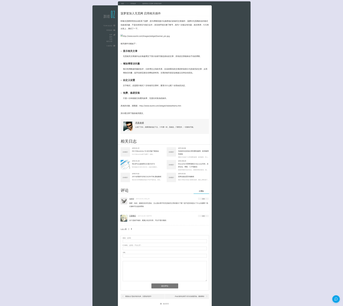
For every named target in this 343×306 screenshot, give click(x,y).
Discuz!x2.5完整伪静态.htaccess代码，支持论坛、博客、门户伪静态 (193, 165)
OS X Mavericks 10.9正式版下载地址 (145, 151)
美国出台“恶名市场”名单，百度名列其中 (138, 296)
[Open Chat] (336, 299)
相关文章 (109, 41)
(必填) (127, 238)
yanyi (131, 198)
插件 (110, 37)
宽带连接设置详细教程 (186, 177)
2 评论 (201, 191)
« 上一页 (124, 229)
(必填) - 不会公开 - (132, 245)
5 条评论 (109, 46)
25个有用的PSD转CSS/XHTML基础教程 (146, 177)
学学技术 (109, 30)
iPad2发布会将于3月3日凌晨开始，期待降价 (189, 296)
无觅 (110, 39)
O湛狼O (132, 216)
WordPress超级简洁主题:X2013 (143, 164)
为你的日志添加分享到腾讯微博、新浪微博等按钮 (193, 152)
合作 (110, 35)
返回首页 (166, 304)
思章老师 (139, 122)
